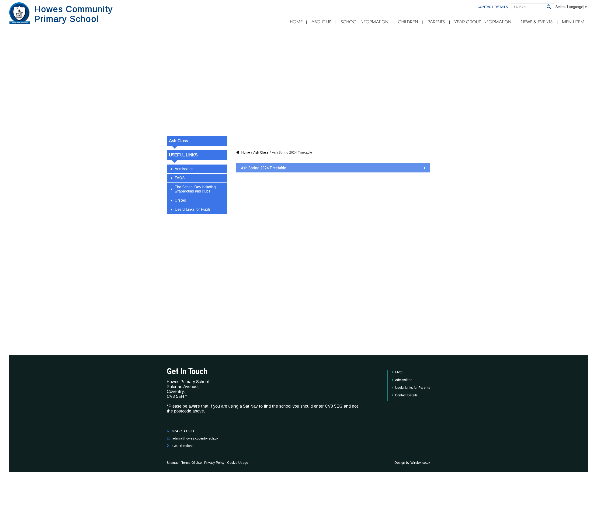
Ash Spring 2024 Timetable (263, 167)
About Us (321, 22)
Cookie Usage (237, 462)
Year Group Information (482, 22)
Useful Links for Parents (412, 387)
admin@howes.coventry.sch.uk (195, 438)
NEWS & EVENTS (536, 22)
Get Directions (183, 446)
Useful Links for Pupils (193, 209)
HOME (296, 22)
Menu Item (573, 22)
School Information (364, 22)
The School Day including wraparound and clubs (195, 189)
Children (408, 22)
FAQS (180, 178)
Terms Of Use (191, 462)
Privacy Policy (214, 462)
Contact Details (493, 7)
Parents (436, 22)
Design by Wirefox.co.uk (412, 462)
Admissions (184, 169)
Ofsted (180, 200)
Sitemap (173, 462)
